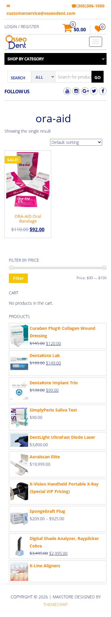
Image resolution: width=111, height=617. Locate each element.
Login (10, 26)
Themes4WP (55, 604)
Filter (18, 278)
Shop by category (25, 59)
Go (97, 77)
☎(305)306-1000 (87, 6)
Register (30, 26)
